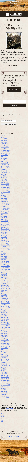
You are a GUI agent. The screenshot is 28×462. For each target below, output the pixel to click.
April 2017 (4, 316)
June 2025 (4, 158)
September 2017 (5, 308)
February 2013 (5, 396)
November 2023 (5, 189)
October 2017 (5, 306)
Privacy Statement (14, 436)
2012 (2, 415)
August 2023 (4, 193)
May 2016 (4, 333)
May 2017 (4, 314)
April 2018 (4, 296)
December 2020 (5, 245)
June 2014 (4, 370)
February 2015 (5, 357)
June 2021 (4, 235)
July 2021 (3, 234)
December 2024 (5, 168)
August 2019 (4, 271)
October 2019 (5, 267)
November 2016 (5, 324)
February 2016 (5, 338)
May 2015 (4, 353)
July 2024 (3, 176)
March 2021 (4, 240)
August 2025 (4, 155)
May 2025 (4, 160)
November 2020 (5, 246)
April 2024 (4, 180)
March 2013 (4, 394)
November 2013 (5, 382)
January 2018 (5, 301)
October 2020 (5, 248)
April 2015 (4, 354)
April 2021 (4, 238)
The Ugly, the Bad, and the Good (14, 26)
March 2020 (4, 259)
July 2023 (3, 195)
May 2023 (4, 198)
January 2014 (5, 378)
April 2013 (4, 393)
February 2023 (5, 203)
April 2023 (4, 200)
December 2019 (5, 264)
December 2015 (5, 341)
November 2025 (5, 150)
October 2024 (5, 171)
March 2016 (4, 336)
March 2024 (4, 182)
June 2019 (4, 274)
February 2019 (5, 280)
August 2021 (4, 232)
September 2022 (5, 211)
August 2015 (4, 348)
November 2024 (5, 169)
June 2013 (4, 390)
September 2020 (5, 250)
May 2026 (4, 140)
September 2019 (5, 269)
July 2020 (3, 253)
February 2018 (5, 300)
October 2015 (5, 344)
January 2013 (5, 398)
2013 (2, 413)
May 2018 (4, 295)
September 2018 (5, 288)
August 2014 (4, 367)
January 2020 (5, 262)
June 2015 (4, 351)
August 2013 (4, 386)
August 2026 (4, 135)
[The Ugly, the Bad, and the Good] (14, 40)
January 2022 (5, 224)
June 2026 (4, 139)
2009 (2, 420)
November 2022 (5, 208)
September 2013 (5, 385)
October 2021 (5, 229)
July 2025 (3, 156)
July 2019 (3, 272)
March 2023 (4, 201)
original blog (9, 408)
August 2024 (4, 174)
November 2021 (5, 227)
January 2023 (5, 205)
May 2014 (4, 372)
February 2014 (5, 377)
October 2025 (5, 151)
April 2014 (4, 373)
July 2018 (3, 291)
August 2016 (4, 328)
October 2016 (5, 325)
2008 (2, 421)
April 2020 (4, 258)
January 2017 (5, 320)
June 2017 (4, 312)
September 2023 (5, 192)
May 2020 (4, 256)
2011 (2, 417)
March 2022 (4, 221)
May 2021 (4, 237)
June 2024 (4, 177)
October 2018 (5, 287)
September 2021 (5, 230)
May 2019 (4, 275)
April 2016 (4, 335)
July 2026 (3, 137)
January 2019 (5, 282)
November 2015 (5, 343)
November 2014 (5, 362)
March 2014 (4, 375)
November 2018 (5, 285)
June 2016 (4, 332)
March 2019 (4, 279)
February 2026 (5, 145)
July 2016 (3, 330)
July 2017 (3, 311)
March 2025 (4, 163)
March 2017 (4, 317)
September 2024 (5, 172)
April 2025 (4, 161)
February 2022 (5, 222)
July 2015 (3, 349)
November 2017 (5, 304)
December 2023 (5, 187)
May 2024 (4, 179)
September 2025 (5, 153)
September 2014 (5, 365)
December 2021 (5, 225)
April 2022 (4, 219)
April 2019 (4, 277)
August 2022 (4, 213)
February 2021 (5, 242)
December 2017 (5, 303)
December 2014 (5, 361)
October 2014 (5, 364)
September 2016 (5, 327)
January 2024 (5, 185)
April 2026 (4, 142)
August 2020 (4, 251)
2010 (2, 418)
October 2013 (5, 383)
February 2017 (5, 319)
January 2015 (5, 359)
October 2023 (5, 190)
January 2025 (5, 166)
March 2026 (4, 143)
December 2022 (5, 206)
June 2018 (4, 293)
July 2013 (3, 388)
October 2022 (5, 209)
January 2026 (5, 147)
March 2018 (4, 298)
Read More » (14, 65)
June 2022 (4, 216)
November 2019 (5, 266)
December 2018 (5, 283)
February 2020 (5, 261)
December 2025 (5, 148)
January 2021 (5, 243)
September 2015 (5, 346)
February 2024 (5, 184)
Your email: (4, 118)
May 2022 (4, 217)
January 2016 (5, 340)
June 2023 (4, 197)
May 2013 (4, 391)
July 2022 (3, 214)
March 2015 (4, 356)
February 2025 (5, 164)
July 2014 (3, 369)
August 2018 (4, 290)
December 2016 (5, 322)
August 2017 (4, 309)
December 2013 (5, 380)
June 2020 (4, 254)
